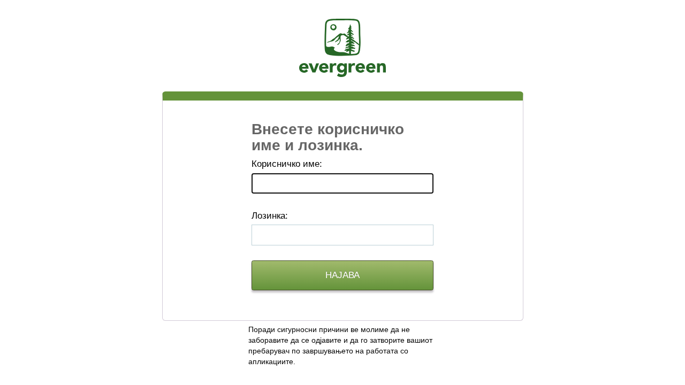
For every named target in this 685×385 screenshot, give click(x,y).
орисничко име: (287, 164)
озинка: (270, 216)
